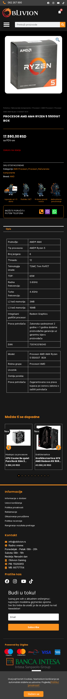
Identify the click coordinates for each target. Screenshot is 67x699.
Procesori (36, 108)
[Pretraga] (62, 24)
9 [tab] (45, 475)
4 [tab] (28, 475)
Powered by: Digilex (16, 644)
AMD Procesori (47, 108)
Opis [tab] (8, 229)
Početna (6, 108)
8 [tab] (41, 475)
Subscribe (33, 627)
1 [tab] (18, 475)
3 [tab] (25, 475)
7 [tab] (38, 475)
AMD (12, 176)
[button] (6, 24)
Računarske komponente (21, 108)
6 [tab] (35, 475)
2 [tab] (22, 475)
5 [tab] (32, 475)
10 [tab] (48, 475)
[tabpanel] (19, 447)
